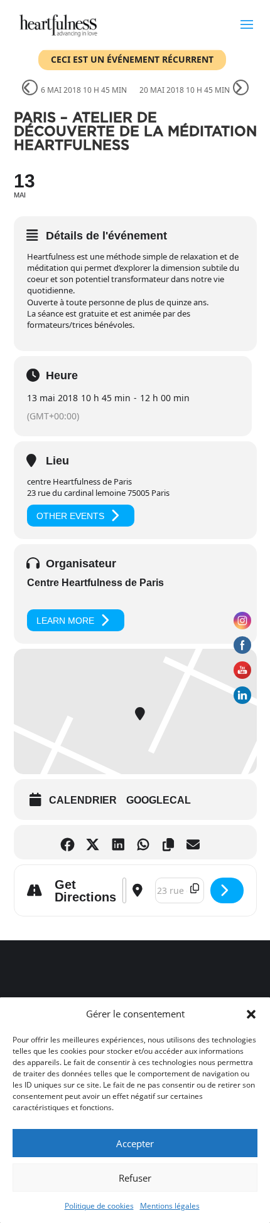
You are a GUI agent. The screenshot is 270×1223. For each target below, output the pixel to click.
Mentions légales (170, 1205)
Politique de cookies (99, 1205)
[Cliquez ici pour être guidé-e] (227, 890)
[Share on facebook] (71, 842)
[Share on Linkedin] (121, 842)
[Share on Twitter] (96, 842)
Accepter (135, 1143)
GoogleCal (158, 800)
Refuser (135, 1178)
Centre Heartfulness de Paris (95, 582)
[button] (251, 1014)
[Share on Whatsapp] (146, 842)
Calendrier (83, 800)
